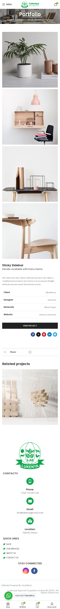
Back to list (30, 352)
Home (9, 20)
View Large (55, 371)
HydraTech (27, 585)
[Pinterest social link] (44, 334)
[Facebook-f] (34, 571)
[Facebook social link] (33, 334)
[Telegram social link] (55, 334)
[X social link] (38, 334)
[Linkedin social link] (49, 334)
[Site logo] (30, 4)
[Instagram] (26, 571)
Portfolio (20, 20)
